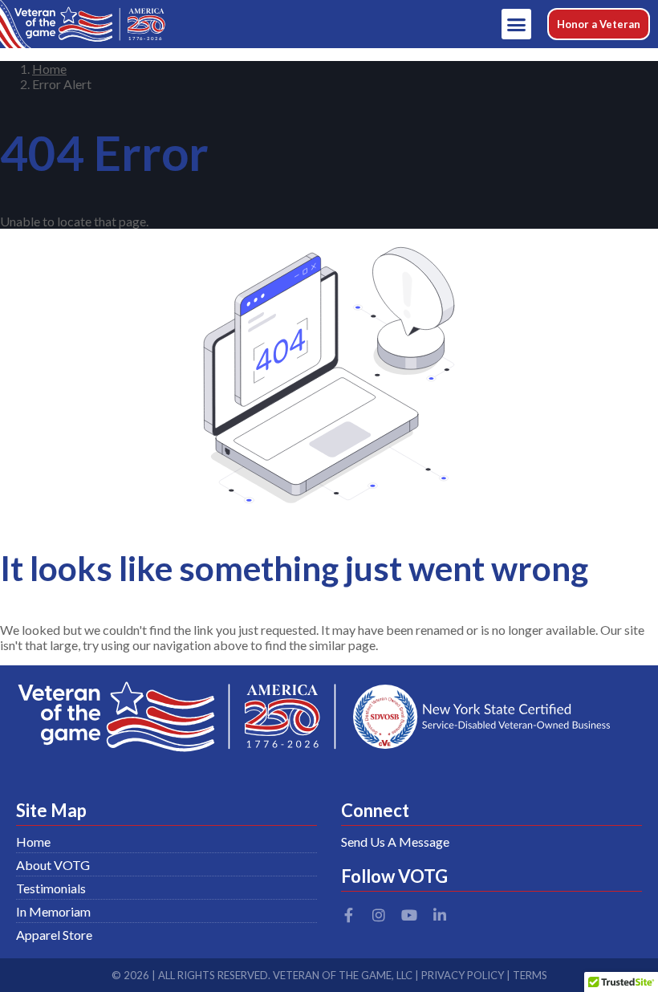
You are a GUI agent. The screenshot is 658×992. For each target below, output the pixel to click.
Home (49, 68)
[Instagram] (379, 915)
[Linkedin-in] (440, 915)
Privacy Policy (462, 975)
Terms (530, 975)
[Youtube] (409, 915)
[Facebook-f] (348, 915)
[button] (517, 24)
